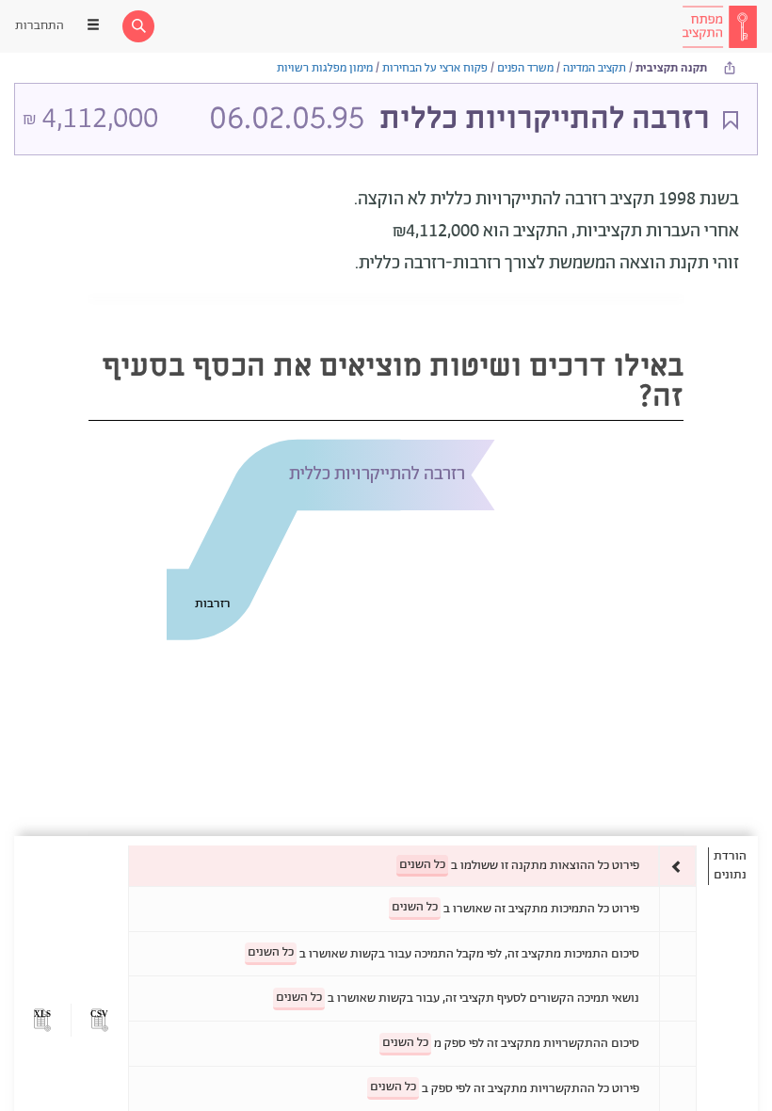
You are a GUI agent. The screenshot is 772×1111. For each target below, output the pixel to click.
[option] (412, 865)
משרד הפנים (525, 68)
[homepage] (719, 26)
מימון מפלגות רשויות (325, 68)
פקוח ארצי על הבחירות (435, 68)
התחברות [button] (39, 26)
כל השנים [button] (422, 865)
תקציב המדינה (594, 68)
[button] (99, 1020)
